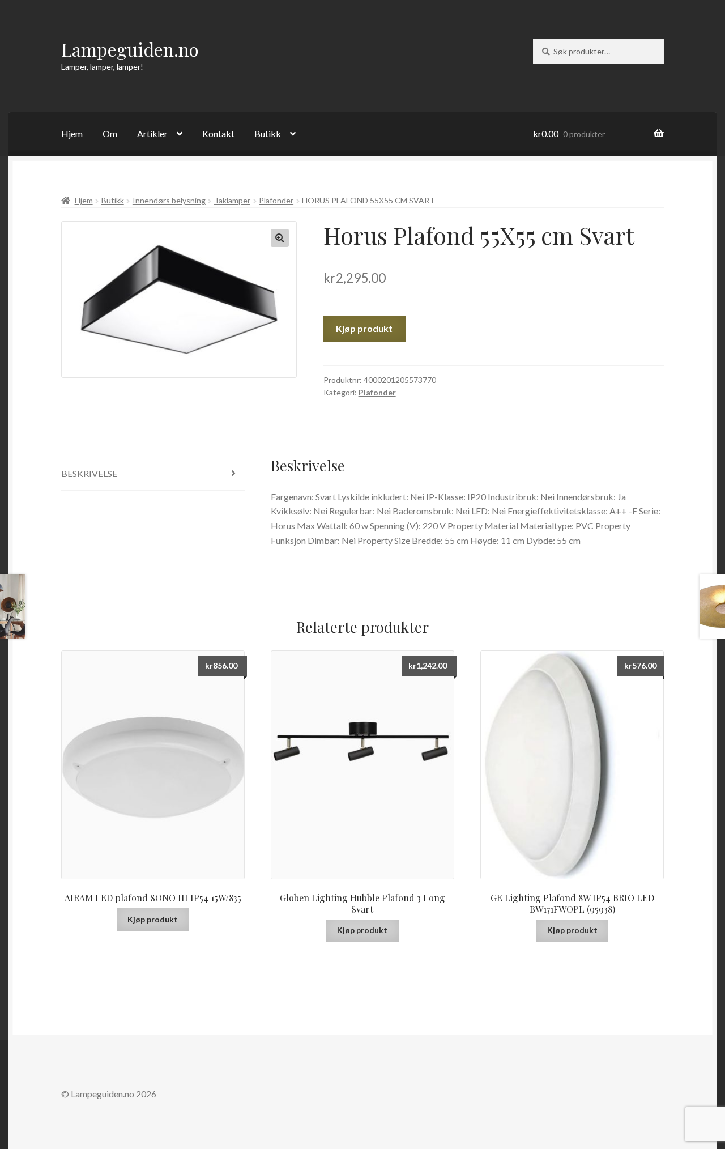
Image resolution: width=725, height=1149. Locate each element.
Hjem (72, 133)
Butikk (267, 133)
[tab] (153, 474)
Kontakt (218, 133)
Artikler (152, 133)
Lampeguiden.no (130, 49)
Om (110, 133)
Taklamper (232, 200)
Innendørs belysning (169, 200)
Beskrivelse (89, 473)
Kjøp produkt (364, 328)
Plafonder (276, 200)
